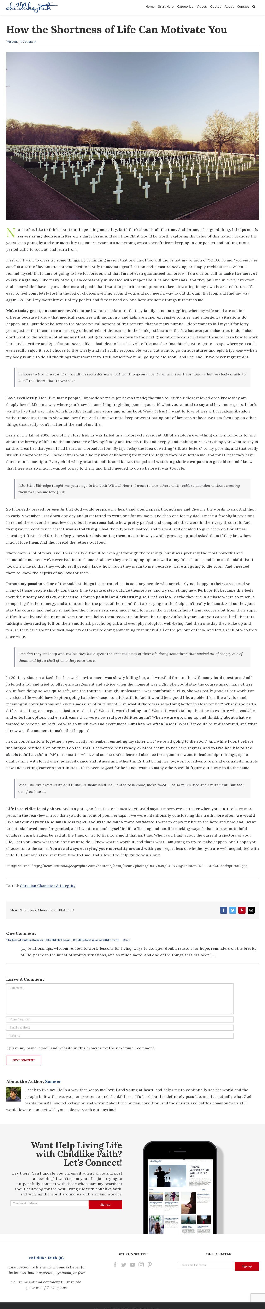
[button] (253, 6)
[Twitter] (123, 1264)
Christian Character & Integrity (47, 885)
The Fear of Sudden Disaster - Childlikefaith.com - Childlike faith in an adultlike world (62, 939)
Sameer (53, 1081)
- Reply (125, 939)
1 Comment (28, 41)
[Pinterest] (149, 1264)
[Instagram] (141, 1264)
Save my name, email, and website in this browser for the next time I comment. (82, 1048)
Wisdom (12, 41)
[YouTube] (132, 1264)
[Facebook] (115, 1264)
